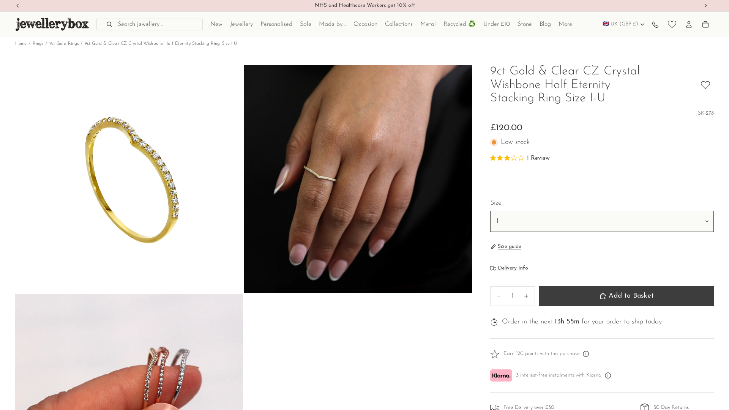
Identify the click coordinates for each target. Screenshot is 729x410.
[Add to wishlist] (705, 85)
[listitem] (565, 24)
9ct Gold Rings (64, 43)
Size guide (509, 246)
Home (21, 43)
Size (496, 203)
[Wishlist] (672, 24)
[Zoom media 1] (129, 179)
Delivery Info (513, 268)
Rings (38, 43)
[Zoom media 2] (358, 179)
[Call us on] (655, 24)
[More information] (586, 354)
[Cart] (705, 24)
